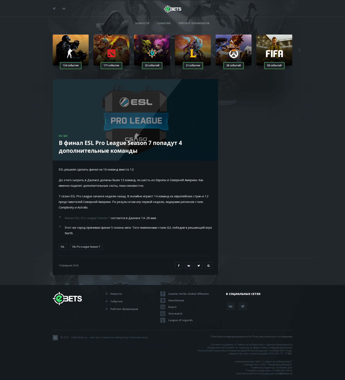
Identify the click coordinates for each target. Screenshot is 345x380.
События (164, 23)
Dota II (172, 307)
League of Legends (180, 320)
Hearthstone (176, 300)
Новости (142, 23)
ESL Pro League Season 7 (86, 246)
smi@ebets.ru (284, 373)
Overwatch (175, 313)
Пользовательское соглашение (272, 336)
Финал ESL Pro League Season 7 (87, 218)
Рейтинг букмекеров (193, 23)
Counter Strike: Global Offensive (188, 294)
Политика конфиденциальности (230, 336)
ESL (62, 246)
